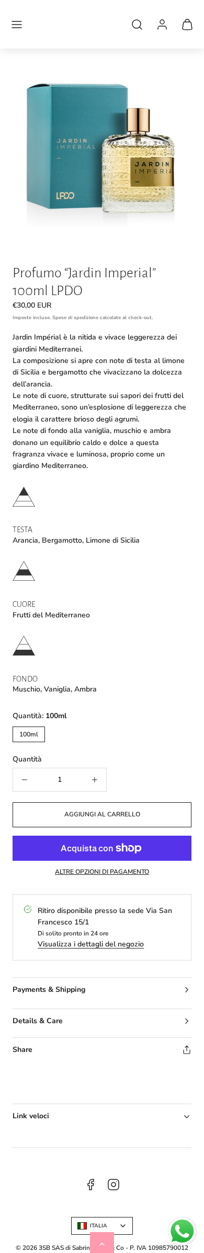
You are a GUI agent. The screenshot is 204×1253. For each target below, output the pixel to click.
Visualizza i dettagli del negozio (91, 944)
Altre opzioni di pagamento (102, 872)
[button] (16, 24)
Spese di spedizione (75, 317)
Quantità (27, 759)
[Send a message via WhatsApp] (182, 1231)
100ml (28, 734)
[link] (162, 24)
